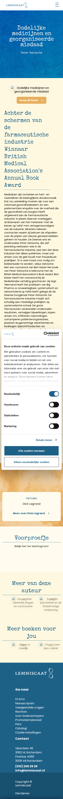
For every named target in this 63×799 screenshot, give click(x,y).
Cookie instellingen (28, 732)
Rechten (21, 712)
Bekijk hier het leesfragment (32, 546)
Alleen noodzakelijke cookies (32, 462)
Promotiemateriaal (28, 720)
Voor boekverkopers (29, 716)
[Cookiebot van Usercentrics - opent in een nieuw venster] (44, 334)
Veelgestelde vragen (29, 707)
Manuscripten (24, 703)
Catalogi (21, 728)
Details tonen (44, 440)
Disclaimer (22, 793)
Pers (18, 724)
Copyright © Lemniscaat (23, 783)
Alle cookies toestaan (31, 450)
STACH (19, 699)
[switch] (54, 404)
